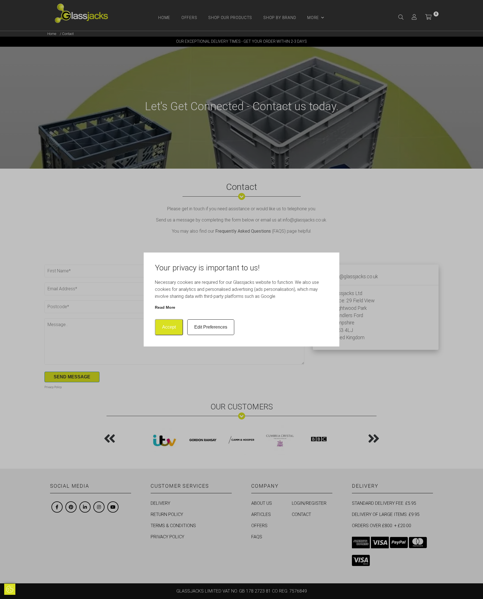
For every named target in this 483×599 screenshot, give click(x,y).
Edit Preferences (210, 327)
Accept (169, 327)
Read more (165, 307)
